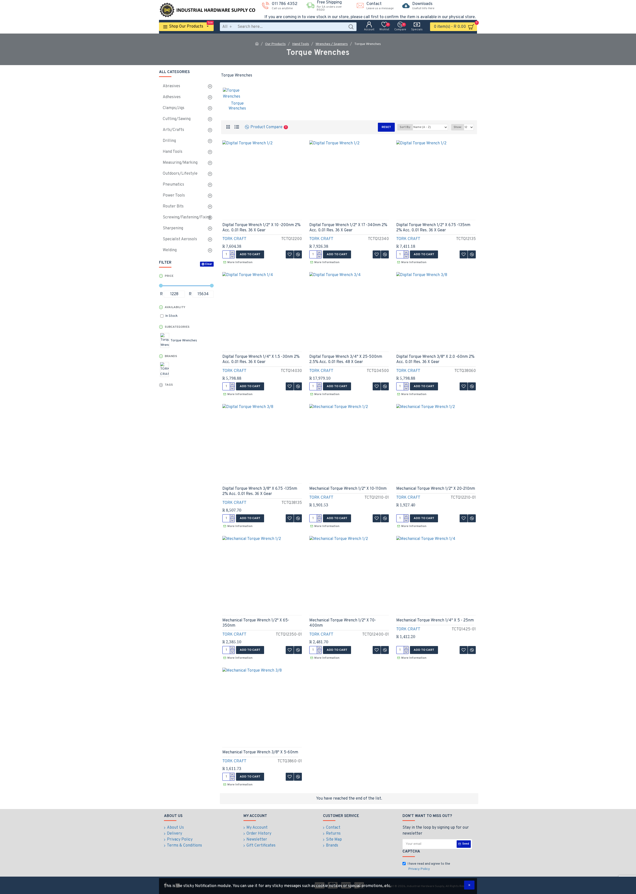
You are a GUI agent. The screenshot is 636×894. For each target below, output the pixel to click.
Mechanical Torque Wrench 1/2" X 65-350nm (255, 623)
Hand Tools (300, 44)
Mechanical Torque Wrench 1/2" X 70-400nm (342, 623)
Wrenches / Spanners (332, 44)
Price (169, 276)
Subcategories (177, 327)
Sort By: (405, 127)
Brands (171, 356)
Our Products (275, 44)
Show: (458, 127)
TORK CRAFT (234, 239)
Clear (208, 264)
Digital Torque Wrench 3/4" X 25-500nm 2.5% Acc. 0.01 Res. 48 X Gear (345, 359)
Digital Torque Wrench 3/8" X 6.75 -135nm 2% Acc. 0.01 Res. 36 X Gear (259, 491)
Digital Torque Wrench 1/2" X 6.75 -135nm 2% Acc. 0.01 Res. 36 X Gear (433, 228)
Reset (386, 127)
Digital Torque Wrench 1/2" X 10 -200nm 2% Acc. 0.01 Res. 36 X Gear (261, 228)
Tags (169, 385)
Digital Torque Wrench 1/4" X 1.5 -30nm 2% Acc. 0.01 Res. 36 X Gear (261, 359)
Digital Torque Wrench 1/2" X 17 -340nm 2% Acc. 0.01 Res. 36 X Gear (348, 228)
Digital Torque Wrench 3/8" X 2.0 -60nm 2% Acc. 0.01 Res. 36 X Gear (435, 359)
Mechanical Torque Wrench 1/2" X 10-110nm (348, 488)
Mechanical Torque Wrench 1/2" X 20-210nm (435, 488)
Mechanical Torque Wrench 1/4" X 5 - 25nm (435, 620)
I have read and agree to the (428, 866)
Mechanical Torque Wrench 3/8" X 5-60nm (260, 752)
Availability (175, 307)
